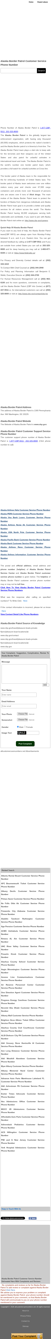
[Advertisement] (25, 31)
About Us (25, 1311)
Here (25, 601)
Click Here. (11, 1290)
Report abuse (42, 2)
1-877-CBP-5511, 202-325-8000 (23, 441)
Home (31, 2)
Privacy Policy (25, 1316)
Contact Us (25, 1321)
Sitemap (25, 1326)
